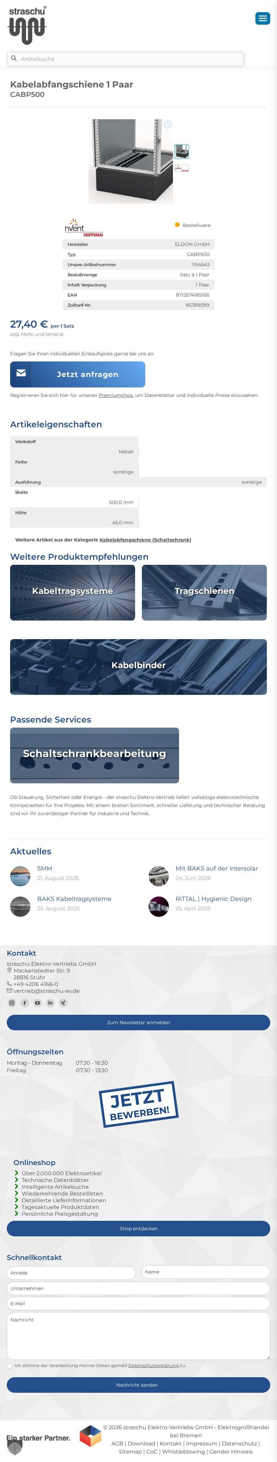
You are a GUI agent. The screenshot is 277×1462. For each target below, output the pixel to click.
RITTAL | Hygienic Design (214, 899)
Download (141, 1443)
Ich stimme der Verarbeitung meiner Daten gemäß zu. (100, 1365)
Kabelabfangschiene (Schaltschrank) (145, 540)
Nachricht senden (137, 1385)
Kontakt (171, 1443)
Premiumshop (116, 395)
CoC (152, 1451)
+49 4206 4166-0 (35, 984)
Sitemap (130, 1451)
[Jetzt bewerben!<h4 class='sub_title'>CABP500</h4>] (139, 1126)
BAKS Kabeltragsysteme (74, 899)
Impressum (202, 1443)
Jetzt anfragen (88, 374)
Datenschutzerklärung (153, 1365)
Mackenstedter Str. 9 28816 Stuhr (38, 974)
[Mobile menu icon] (262, 18)
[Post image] (20, 876)
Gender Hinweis (231, 1451)
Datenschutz (239, 1443)
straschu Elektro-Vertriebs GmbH (168, 1427)
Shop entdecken (139, 1229)
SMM (44, 868)
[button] (15, 1447)
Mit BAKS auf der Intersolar (217, 868)
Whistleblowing (183, 1451)
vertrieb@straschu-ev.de (46, 991)
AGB (117, 1443)
